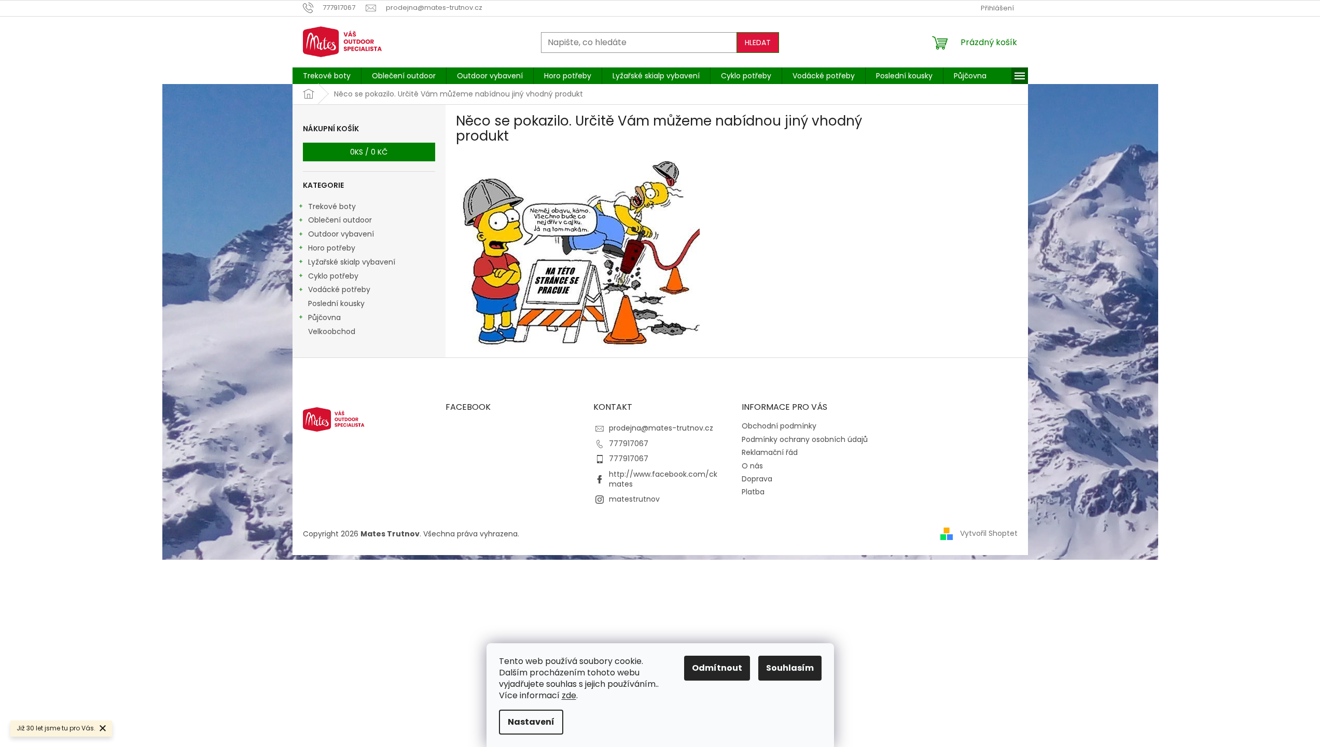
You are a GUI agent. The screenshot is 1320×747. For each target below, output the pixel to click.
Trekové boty (332, 206)
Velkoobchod (331, 331)
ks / (368, 152)
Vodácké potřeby (339, 289)
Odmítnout (717, 668)
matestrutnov (634, 499)
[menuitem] (327, 75)
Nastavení (531, 722)
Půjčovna (324, 317)
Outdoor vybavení (341, 234)
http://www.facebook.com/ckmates (663, 479)
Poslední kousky (336, 303)
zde (569, 695)
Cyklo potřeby (333, 276)
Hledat (758, 42)
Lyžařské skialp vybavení (351, 262)
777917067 (628, 443)
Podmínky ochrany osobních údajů (805, 439)
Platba (753, 492)
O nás (752, 466)
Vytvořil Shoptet (989, 533)
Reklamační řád (770, 452)
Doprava (757, 479)
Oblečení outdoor (340, 220)
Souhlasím (790, 668)
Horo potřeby (331, 248)
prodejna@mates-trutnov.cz (661, 428)
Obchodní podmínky (779, 426)
